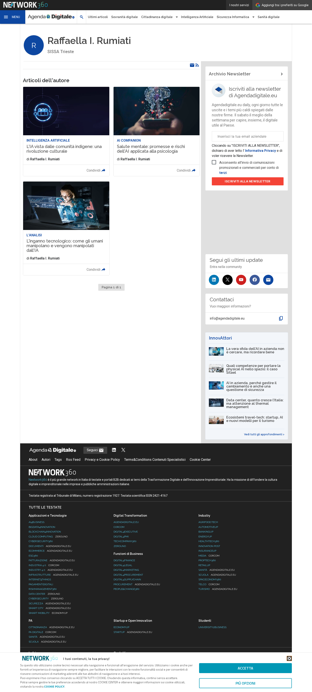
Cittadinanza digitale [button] (157, 17)
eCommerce (50, 550)
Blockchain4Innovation (45, 531)
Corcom (119, 527)
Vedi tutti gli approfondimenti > (264, 434)
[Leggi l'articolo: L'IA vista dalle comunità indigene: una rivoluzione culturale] (66, 131)
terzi (223, 173)
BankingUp (205, 531)
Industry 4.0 (51, 569)
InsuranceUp (207, 550)
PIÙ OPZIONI (245, 683)
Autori (46, 460)
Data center (44, 593)
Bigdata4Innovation (42, 527)
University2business (212, 627)
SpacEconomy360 (209, 579)
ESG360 (33, 555)
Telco (208, 584)
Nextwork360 (38, 479)
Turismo (217, 589)
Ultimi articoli (98, 17)
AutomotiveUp (208, 527)
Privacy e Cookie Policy (102, 460)
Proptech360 (207, 560)
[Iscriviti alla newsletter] (268, 280)
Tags (58, 460)
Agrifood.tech (208, 522)
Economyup (121, 627)
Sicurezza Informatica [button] (233, 17)
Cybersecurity (46, 598)
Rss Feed (73, 460)
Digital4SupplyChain (127, 579)
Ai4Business (36, 522)
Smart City (50, 608)
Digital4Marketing (126, 569)
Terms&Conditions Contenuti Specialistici (155, 460)
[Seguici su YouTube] (241, 280)
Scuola (217, 574)
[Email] (192, 65)
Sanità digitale (269, 17)
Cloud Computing (48, 536)
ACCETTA (245, 668)
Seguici (93, 450)
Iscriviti (247, 181)
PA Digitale (42, 632)
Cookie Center (200, 460)
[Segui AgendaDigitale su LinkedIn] (114, 450)
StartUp (133, 632)
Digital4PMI (121, 536)
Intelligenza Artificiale (197, 17)
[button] (12, 17)
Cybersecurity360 (41, 541)
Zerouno (120, 546)
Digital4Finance (124, 560)
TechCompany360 (125, 541)
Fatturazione (52, 560)
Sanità (216, 569)
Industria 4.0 (44, 565)
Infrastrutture (53, 574)
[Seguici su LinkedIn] (214, 280)
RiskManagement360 (43, 589)
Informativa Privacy (260, 151)
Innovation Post (209, 546)
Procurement (137, 584)
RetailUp (204, 565)
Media (208, 555)
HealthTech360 (208, 541)
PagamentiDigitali (41, 584)
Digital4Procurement (128, 574)
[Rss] (197, 65)
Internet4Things (40, 579)
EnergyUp (205, 536)
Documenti (50, 546)
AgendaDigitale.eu (126, 522)
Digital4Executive (126, 531)
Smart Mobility (48, 613)
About (33, 460)
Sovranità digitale (124, 17)
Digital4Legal (123, 565)
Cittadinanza (51, 627)
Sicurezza (50, 603)
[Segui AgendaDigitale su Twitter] (123, 450)
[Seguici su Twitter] (227, 280)
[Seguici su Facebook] (255, 280)
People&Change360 (126, 589)
